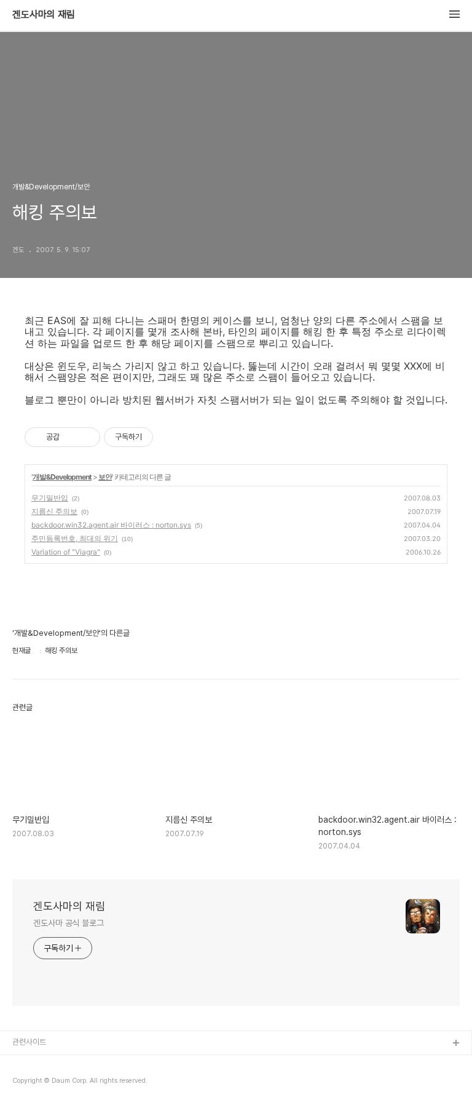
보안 (105, 476)
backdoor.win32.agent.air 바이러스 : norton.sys (111, 524)
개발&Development (62, 476)
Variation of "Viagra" (65, 551)
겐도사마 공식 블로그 (68, 923)
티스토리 (26, 1063)
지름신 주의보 (54, 511)
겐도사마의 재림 (43, 14)
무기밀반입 (49, 497)
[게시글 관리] (86, 437)
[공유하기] (71, 437)
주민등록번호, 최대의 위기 (74, 538)
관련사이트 (29, 1042)
